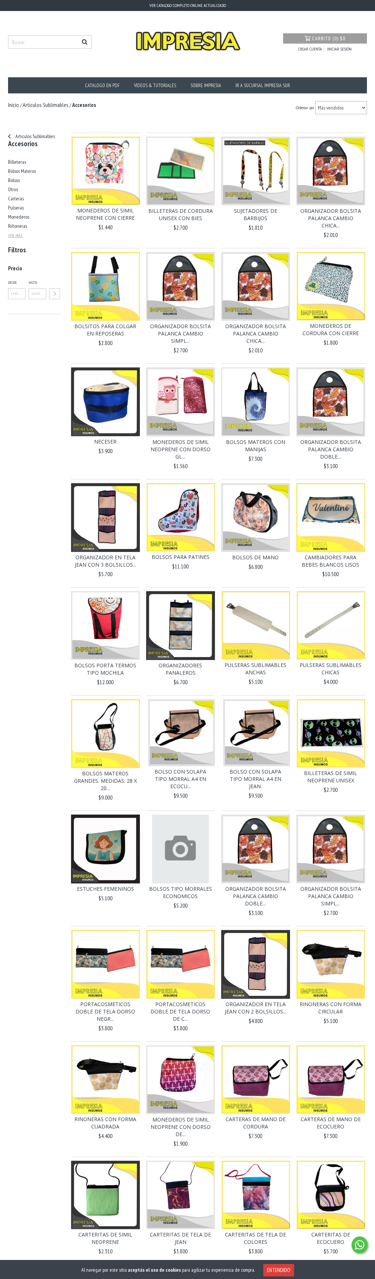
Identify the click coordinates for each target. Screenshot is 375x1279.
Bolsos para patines (180, 556)
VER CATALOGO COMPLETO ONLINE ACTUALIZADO (187, 5)
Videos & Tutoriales (155, 85)
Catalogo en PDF (102, 85)
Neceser (105, 441)
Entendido (278, 1270)
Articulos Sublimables (34, 136)
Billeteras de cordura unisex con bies (180, 214)
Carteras (16, 198)
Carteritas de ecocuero (330, 1238)
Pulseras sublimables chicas (330, 668)
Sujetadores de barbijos (255, 214)
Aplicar (54, 293)
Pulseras (16, 207)
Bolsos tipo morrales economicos (180, 892)
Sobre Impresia (205, 85)
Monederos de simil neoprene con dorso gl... (181, 449)
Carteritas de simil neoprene (105, 1238)
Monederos (18, 217)
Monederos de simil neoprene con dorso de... (181, 1127)
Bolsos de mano (255, 557)
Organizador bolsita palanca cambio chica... (330, 218)
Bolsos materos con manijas (255, 445)
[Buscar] (84, 42)
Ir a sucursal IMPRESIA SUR (262, 85)
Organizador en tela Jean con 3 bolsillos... (105, 561)
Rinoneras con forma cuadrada (105, 1123)
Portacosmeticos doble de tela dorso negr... (105, 1011)
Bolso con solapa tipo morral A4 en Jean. (255, 779)
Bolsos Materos (22, 171)
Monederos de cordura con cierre (330, 329)
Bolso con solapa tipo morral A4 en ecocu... (180, 779)
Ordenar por (305, 107)
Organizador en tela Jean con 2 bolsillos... (255, 1008)
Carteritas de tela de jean (180, 1238)
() (328, 38)
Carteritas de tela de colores (255, 1238)
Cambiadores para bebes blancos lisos (330, 561)
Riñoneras (17, 226)
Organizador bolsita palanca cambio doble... (330, 449)
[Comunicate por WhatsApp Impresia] (360, 1245)
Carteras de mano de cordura (256, 1123)
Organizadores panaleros (180, 669)
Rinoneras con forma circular (330, 1008)
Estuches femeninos (105, 888)
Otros (13, 189)
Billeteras (17, 162)
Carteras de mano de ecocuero (331, 1123)
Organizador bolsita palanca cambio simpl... (180, 333)
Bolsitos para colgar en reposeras (105, 330)
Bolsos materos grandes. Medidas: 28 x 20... (105, 781)
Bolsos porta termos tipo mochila (105, 669)
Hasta (33, 282)
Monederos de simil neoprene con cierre (105, 214)
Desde (12, 282)
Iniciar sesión (339, 49)
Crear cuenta (310, 49)
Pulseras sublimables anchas (255, 668)
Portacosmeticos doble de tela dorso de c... (180, 1011)
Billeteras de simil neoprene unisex (330, 777)
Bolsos (14, 180)
